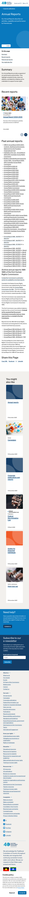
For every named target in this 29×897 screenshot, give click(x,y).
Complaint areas (8, 811)
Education (6, 747)
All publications (7, 771)
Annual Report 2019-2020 (11, 174)
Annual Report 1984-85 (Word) (12, 335)
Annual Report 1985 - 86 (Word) (13, 337)
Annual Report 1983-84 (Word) (12, 333)
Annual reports (13, 402)
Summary (4, 54)
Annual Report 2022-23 (10, 168)
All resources (7, 769)
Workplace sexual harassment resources (11, 792)
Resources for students (9, 754)
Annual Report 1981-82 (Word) (12, 329)
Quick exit (17, 3)
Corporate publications (9, 9)
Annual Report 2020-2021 (11, 172)
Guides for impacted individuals (12, 551)
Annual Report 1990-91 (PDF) (12, 258)
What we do (6, 675)
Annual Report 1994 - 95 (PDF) (12, 250)
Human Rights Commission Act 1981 (12, 288)
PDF (24, 329)
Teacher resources (8, 787)
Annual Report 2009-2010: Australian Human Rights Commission (14, 187)
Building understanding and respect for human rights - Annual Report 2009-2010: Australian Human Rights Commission (15, 161)
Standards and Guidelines (10, 718)
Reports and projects (9, 714)
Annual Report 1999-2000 (11, 227)
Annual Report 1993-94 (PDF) (12, 252)
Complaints (6, 797)
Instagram (9, 832)
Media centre (7, 685)
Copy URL (4, 361)
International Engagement (10, 730)
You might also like (7, 62)
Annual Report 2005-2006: (11, 202)
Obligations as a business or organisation (11, 739)
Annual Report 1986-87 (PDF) (12, 266)
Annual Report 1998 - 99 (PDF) (12, 237)
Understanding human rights (11, 736)
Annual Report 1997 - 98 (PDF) (12, 240)
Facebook (11, 361)
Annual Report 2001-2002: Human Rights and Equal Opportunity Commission (15, 216)
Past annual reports (7, 60)
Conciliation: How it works (10, 807)
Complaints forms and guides (11, 813)
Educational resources (9, 749)
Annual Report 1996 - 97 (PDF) (12, 244)
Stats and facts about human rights (13, 760)
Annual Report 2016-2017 (11, 178)
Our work (6, 693)
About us (6, 673)
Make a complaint (8, 802)
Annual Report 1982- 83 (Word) (12, 331)
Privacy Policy (20, 888)
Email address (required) (10, 654)
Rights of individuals (9, 743)
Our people (6, 678)
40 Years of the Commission (11, 682)
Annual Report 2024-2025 (12, 117)
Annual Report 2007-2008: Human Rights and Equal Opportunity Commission (14, 196)
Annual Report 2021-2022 (11, 170)
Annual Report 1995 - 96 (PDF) (12, 248)
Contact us (8, 626)
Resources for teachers (9, 751)
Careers (5, 687)
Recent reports (6, 57)
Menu (24, 3)
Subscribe (7, 662)
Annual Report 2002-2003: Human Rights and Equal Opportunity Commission (14, 211)
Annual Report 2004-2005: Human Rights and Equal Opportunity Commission (14, 206)
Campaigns (12, 440)
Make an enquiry (8, 800)
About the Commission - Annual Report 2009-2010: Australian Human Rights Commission (15, 231)
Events (5, 680)
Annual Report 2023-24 (10, 166)
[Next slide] (25, 134)
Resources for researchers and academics (12, 757)
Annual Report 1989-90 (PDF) (12, 260)
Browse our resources (9, 774)
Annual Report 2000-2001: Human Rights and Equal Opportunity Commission (15, 220)
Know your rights (8, 733)
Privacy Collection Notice (10, 816)
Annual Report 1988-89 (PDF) (12, 262)
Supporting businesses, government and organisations (13, 722)
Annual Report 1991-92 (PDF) (12, 256)
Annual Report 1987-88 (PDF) (12, 264)
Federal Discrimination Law (13, 518)
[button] (6, 45)
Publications (6, 712)
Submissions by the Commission (12, 725)
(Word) (6, 238)
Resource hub (7, 766)
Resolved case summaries (10, 809)
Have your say (13, 586)
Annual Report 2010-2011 (11, 184)
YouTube (8, 828)
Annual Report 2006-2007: (11, 200)
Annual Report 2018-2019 (11, 176)
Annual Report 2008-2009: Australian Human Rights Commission (14, 191)
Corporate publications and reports (14, 477)
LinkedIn (20, 361)
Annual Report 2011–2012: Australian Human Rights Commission (14, 181)
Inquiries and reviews (9, 709)
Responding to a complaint (10, 804)
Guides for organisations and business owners (14, 781)
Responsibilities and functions (11, 716)
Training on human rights (10, 763)
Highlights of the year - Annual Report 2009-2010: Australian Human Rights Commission (14, 155)
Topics (5, 727)
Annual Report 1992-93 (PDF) (12, 254)
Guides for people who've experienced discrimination (14, 777)
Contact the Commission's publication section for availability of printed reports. (13, 279)
